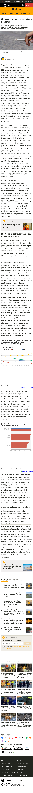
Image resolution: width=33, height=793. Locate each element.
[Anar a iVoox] (30, 738)
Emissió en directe (5, 763)
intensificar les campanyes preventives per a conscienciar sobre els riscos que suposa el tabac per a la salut (16, 526)
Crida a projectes (21, 766)
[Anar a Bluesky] (20, 738)
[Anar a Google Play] (6, 748)
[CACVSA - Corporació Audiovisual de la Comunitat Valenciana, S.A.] (12, 784)
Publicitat (19, 758)
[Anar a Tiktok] (13, 738)
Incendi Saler (7, 1)
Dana (17, 13)
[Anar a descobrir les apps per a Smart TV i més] (8, 752)
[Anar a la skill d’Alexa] (27, 748)
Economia (23, 13)
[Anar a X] (6, 738)
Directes (29, 5)
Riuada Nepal (16, 1)
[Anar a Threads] (23, 738)
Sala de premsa (5, 760)
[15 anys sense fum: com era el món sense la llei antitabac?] (27, 226)
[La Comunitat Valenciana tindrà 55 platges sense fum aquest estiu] (27, 567)
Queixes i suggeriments (23, 763)
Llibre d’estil (20, 769)
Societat (11, 13)
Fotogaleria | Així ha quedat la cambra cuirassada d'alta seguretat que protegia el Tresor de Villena (24, 675)
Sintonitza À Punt (21, 760)
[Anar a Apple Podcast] (2, 741)
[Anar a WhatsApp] (27, 738)
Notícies (16, 9)
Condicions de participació (8, 772)
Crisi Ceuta (24, 1)
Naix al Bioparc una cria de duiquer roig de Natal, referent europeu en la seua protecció (8, 724)
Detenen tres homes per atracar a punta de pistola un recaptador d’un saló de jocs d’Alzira (8, 708)
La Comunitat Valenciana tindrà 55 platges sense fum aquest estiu (12, 566)
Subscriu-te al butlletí (6, 766)
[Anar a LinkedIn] (6, 741)
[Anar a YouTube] (16, 738)
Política (4, 13)
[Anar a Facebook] (2, 738)
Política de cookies (22, 775)
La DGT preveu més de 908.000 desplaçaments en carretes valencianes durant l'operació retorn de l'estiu (24, 724)
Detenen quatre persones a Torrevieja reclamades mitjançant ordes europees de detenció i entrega (24, 691)
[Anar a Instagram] (9, 738)
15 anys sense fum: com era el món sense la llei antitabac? (12, 225)
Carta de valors (5, 769)
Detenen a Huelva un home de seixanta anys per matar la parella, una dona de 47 (24, 707)
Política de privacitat (6, 775)
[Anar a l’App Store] (18, 748)
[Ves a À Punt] (8, 5)
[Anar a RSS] (9, 741)
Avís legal (19, 772)
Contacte (3, 758)
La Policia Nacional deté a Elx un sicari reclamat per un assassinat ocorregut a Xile (8, 691)
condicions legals (16, 646)
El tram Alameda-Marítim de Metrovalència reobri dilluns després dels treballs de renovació (8, 675)
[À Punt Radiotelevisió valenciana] (9, 780)
